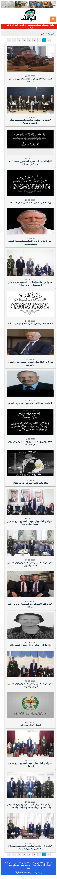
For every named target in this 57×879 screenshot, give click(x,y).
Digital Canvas (22, 875)
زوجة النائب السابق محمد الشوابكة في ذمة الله (30, 205)
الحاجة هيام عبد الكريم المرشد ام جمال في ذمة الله (30, 326)
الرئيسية (51, 36)
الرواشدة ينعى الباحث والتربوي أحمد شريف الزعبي (30, 406)
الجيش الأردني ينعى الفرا (30, 727)
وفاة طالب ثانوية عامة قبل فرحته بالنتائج (30, 485)
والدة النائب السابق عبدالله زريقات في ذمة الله (30, 648)
